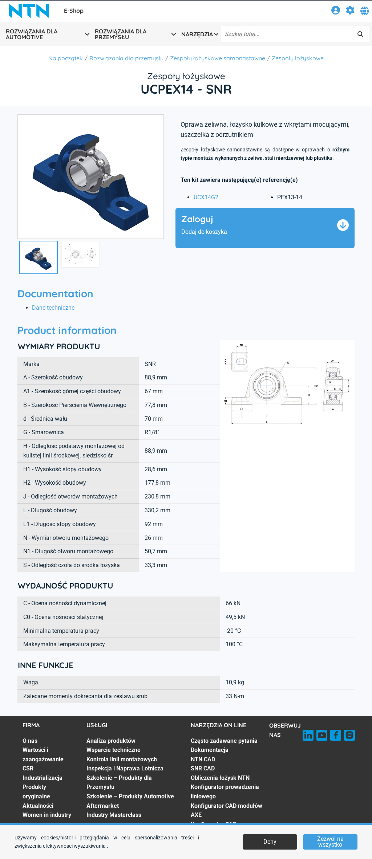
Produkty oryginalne (36, 791)
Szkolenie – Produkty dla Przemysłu (119, 782)
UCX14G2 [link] (206, 197)
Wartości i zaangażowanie (43, 754)
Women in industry (47, 814)
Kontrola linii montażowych (121, 759)
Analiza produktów (111, 740)
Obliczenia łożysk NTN (220, 777)
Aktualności (38, 805)
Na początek (65, 58)
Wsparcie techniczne (113, 749)
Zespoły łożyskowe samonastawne (217, 58)
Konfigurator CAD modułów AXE (226, 810)
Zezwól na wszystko (330, 841)
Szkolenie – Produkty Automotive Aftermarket (130, 801)
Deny (269, 841)
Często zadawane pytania (224, 740)
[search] (360, 34)
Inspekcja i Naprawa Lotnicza (124, 768)
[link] (335, 11)
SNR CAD (203, 768)
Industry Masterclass (113, 814)
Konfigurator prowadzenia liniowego (225, 791)
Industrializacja (42, 777)
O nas (30, 740)
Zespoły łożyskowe (298, 58)
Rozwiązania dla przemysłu (126, 58)
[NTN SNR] (29, 11)
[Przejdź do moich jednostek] (350, 11)
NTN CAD (203, 759)
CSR (28, 768)
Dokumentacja (210, 749)
